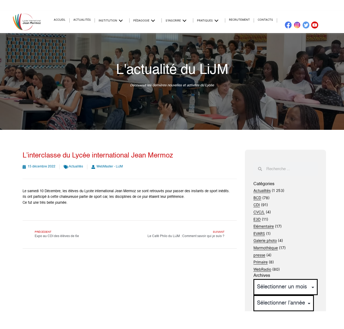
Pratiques (205, 20)
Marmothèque (265, 247)
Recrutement (239, 19)
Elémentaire (263, 226)
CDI (256, 204)
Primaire (260, 262)
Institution (108, 20)
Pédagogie (141, 20)
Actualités (82, 19)
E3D (257, 219)
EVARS (259, 233)
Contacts (265, 19)
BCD (257, 197)
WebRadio (262, 269)
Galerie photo (265, 240)
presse (259, 255)
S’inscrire (173, 20)
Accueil (60, 19)
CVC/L (259, 212)
